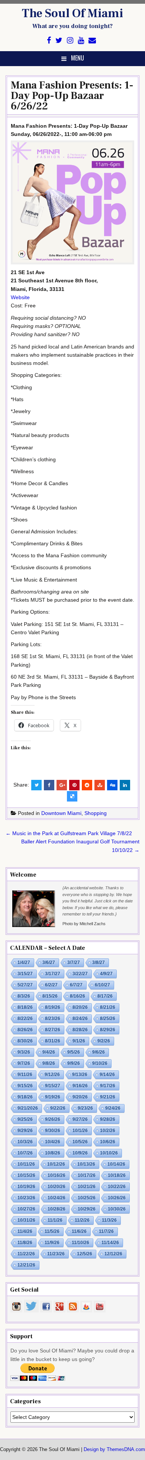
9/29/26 (25, 1130)
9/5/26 (73, 1052)
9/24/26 (112, 1108)
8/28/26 (80, 1029)
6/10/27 (102, 985)
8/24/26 (80, 1018)
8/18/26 (25, 1007)
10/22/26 (117, 1186)
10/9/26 (80, 1153)
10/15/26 (26, 1175)
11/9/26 (52, 1242)
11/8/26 (24, 1242)
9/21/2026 (27, 1108)
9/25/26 (25, 1119)
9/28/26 (107, 1119)
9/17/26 (107, 1085)
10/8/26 (52, 1153)
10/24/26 (56, 1197)
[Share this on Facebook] (49, 785)
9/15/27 (52, 1085)
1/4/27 (23, 962)
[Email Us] (92, 40)
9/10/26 (99, 1063)
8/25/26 (107, 1018)
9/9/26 (73, 1063)
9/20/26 (80, 1097)
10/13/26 (86, 1164)
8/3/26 (23, 996)
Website (20, 297)
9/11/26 (24, 1074)
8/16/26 (77, 996)
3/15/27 (25, 973)
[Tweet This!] (36, 785)
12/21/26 (26, 1265)
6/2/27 (51, 985)
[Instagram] (70, 40)
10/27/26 (26, 1209)
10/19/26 (26, 1186)
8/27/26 (52, 1029)
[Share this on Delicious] (72, 796)
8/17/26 (105, 996)
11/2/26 (82, 1220)
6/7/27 (76, 985)
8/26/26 (25, 1029)
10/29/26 (87, 1209)
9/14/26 (107, 1074)
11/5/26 (52, 1231)
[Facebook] (49, 40)
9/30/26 (52, 1130)
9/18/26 (25, 1097)
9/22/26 (57, 1108)
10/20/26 (56, 1186)
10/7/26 (25, 1153)
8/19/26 (52, 1007)
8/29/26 (107, 1029)
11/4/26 (24, 1231)
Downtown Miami (61, 813)
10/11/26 (26, 1164)
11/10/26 (80, 1242)
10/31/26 (26, 1220)
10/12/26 (56, 1164)
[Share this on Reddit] (87, 785)
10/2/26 (107, 1130)
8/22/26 (25, 1018)
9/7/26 (23, 1063)
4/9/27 (106, 973)
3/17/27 (52, 973)
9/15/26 (25, 1085)
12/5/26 (84, 1253)
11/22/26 (26, 1253)
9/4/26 (48, 1052)
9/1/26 (78, 1041)
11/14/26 (110, 1242)
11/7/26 (106, 1231)
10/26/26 (117, 1197)
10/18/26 (117, 1175)
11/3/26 (109, 1220)
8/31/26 (52, 1041)
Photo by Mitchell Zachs (84, 923)
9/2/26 (103, 1041)
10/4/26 (52, 1141)
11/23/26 (56, 1253)
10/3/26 (25, 1141)
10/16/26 (56, 1175)
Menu (77, 57)
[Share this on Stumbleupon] (99, 785)
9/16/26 (80, 1085)
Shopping (95, 813)
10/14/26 (116, 1164)
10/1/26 (80, 1130)
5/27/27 (25, 985)
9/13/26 (79, 1074)
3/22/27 (80, 973)
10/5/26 (80, 1141)
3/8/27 (98, 962)
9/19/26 (52, 1097)
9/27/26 (80, 1119)
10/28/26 (56, 1209)
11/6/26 (79, 1231)
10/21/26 (87, 1186)
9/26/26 (52, 1119)
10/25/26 (87, 1197)
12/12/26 (113, 1253)
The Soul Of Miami (72, 13)
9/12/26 (52, 1074)
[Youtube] (81, 40)
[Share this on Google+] (62, 785)
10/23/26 (26, 1197)
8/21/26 (107, 1007)
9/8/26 (48, 1063)
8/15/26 (50, 996)
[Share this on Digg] (112, 785)
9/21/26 (107, 1097)
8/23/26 (52, 1018)
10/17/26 (87, 1175)
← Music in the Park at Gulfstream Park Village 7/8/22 (69, 833)
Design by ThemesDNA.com (114, 1449)
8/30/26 (25, 1041)
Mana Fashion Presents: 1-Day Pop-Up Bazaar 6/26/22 (72, 95)
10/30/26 (117, 1209)
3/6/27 (48, 962)
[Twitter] (58, 40)
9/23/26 (85, 1108)
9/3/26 (23, 1052)
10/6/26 (107, 1141)
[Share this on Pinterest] (74, 785)
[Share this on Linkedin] (125, 785)
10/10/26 (109, 1153)
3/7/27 (73, 962)
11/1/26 (55, 1220)
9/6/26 (98, 1052)
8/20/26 (80, 1007)
